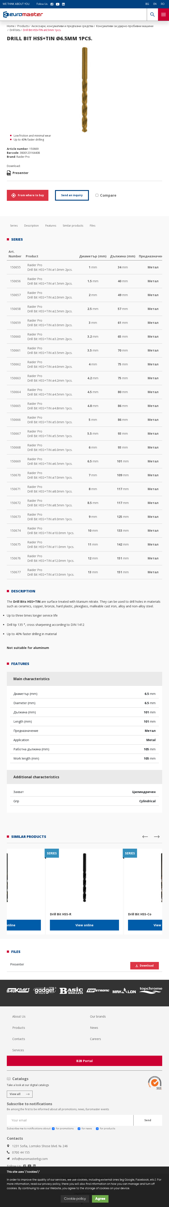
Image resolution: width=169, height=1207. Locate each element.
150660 (15, 336)
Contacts (18, 1039)
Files (92, 225)
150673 (15, 517)
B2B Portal (84, 1061)
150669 (15, 461)
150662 (15, 364)
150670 (15, 475)
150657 (15, 295)
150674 (15, 530)
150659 (15, 323)
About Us (19, 1016)
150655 (15, 267)
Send (147, 1120)
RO (163, 4)
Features (50, 225)
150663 (15, 378)
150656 (15, 281)
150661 (15, 350)
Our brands (98, 1016)
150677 (15, 572)
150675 (15, 544)
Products (18, 1028)
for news (87, 1128)
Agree (100, 1199)
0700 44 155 (21, 1152)
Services (18, 1050)
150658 (15, 309)
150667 (15, 433)
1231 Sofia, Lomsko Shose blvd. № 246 (40, 1146)
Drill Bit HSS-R (60, 914)
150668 (15, 447)
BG (147, 4)
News (94, 1028)
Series (14, 225)
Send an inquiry (72, 195)
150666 (15, 420)
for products (107, 1128)
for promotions (64, 1128)
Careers (95, 1039)
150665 (15, 406)
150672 (15, 503)
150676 (15, 558)
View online (84, 925)
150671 (15, 489)
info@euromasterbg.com (30, 1159)
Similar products (73, 225)
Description (31, 225)
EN (154, 4)
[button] (152, 14)
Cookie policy (75, 1199)
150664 (15, 392)
